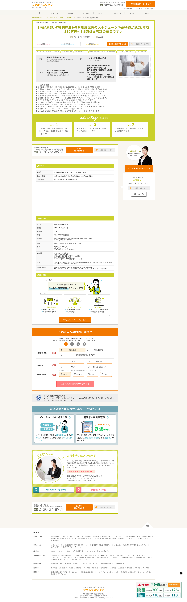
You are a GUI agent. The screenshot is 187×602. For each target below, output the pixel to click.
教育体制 (68, 564)
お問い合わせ (151, 9)
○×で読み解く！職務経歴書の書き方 (85, 555)
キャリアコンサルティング (89, 564)
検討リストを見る (139, 194)
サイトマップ (144, 539)
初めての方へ (55, 536)
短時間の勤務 (105, 551)
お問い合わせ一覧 (56, 545)
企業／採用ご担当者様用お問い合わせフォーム (66, 547)
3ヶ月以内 (99, 361)
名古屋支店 (104, 568)
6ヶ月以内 (72, 367)
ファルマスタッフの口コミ (70, 536)
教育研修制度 (119, 564)
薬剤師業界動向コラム (104, 557)
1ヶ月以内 (72, 361)
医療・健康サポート (107, 564)
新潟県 (62, 18)
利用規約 (121, 539)
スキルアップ (55, 557)
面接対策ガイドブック (107, 555)
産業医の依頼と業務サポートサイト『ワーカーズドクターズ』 (99, 572)
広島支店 (137, 568)
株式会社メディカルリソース (60, 574)
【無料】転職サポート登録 (141, 4)
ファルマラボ (130, 555)
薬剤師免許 (72, 350)
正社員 (65, 374)
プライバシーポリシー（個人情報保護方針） (137, 536)
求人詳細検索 (86, 536)
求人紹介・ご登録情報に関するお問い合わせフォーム (132, 545)
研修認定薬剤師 (98, 350)
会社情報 (96, 536)
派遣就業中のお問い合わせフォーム (76, 545)
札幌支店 (54, 568)
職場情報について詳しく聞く (75, 319)
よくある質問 (117, 536)
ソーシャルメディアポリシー (80, 539)
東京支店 (87, 568)
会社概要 (139, 9)
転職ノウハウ (141, 555)
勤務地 (43, 44)
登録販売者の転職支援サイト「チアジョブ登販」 (136, 572)
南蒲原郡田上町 (70, 18)
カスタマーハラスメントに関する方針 (104, 539)
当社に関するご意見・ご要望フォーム (101, 545)
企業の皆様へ (128, 9)
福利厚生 (76, 564)
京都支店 (113, 568)
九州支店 (146, 568)
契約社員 (79, 374)
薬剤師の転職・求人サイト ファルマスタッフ (44, 18)
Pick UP (53, 551)
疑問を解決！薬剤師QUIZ (86, 557)
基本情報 (67, 44)
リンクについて (132, 539)
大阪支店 (121, 568)
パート (92, 374)
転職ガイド (120, 555)
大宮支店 (70, 568)
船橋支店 (78, 568)
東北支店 (62, 568)
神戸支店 (129, 568)
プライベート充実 (92, 551)
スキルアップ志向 (64, 551)
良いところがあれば (99, 367)
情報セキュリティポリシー (59, 539)
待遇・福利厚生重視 (78, 551)
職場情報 (92, 44)
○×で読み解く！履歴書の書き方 (61, 555)
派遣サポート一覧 (56, 564)
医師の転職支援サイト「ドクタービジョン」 (64, 572)
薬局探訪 (116, 557)
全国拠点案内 (106, 536)
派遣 (106, 374)
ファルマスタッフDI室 (69, 557)
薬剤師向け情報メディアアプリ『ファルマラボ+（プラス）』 (69, 559)
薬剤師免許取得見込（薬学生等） (85, 355)
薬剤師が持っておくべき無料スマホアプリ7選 (136, 557)
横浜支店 (95, 568)
